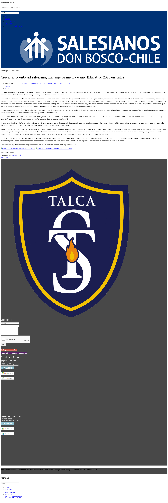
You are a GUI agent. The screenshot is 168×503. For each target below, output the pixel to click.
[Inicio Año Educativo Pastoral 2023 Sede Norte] (54, 149)
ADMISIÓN (8, 24)
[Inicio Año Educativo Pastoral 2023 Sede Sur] (18, 149)
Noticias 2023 (16, 155)
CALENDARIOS (10, 21)
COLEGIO (8, 19)
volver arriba (5, 157)
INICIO (7, 16)
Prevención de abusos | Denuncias (14, 353)
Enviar (4, 344)
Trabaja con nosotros (9, 350)
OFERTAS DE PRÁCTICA (13, 26)
